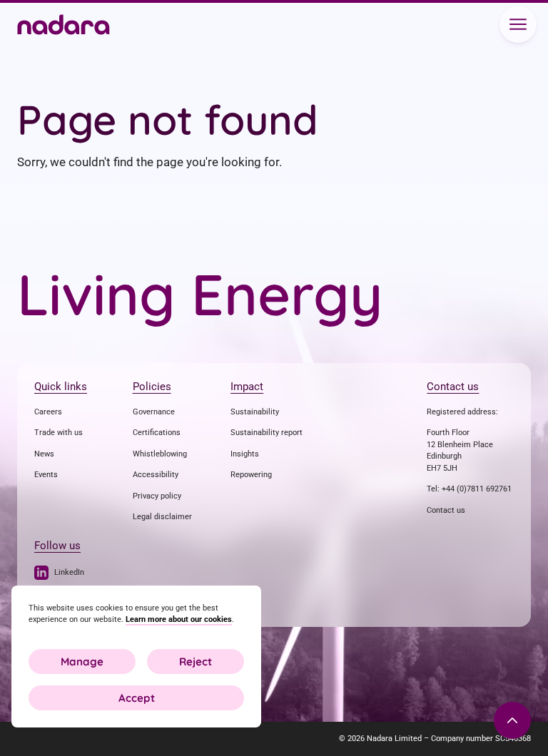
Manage (82, 661)
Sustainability (254, 412)
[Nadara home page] (63, 26)
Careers (48, 412)
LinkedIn (69, 572)
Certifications (157, 432)
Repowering (251, 474)
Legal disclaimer (162, 516)
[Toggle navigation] (518, 24)
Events (46, 474)
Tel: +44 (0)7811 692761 (469, 489)
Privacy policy (157, 496)
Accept (136, 698)
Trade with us (58, 432)
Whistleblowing (160, 454)
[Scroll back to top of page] (512, 720)
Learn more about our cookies (179, 619)
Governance (154, 412)
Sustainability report (266, 432)
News (44, 454)
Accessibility (155, 474)
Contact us (446, 510)
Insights (244, 454)
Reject (195, 661)
